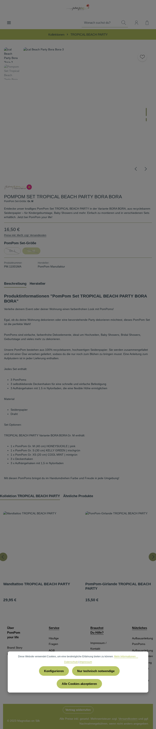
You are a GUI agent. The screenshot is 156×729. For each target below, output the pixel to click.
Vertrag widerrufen (78, 709)
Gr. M (34, 251)
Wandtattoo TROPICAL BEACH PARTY (36, 584)
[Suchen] (123, 22)
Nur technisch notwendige (96, 671)
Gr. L (15, 251)
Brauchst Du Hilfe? (97, 630)
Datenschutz (71, 662)
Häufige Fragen (54, 641)
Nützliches (139, 628)
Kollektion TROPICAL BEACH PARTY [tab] (30, 496)
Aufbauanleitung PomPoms (142, 641)
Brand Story (14, 647)
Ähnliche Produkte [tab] (78, 496)
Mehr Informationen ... (126, 656)
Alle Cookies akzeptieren (79, 683)
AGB (52, 650)
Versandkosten (128, 718)
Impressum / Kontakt (98, 645)
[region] (78, 111)
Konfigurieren (54, 671)
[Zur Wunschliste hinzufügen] (142, 56)
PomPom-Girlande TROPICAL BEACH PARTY (118, 586)
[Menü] (9, 23)
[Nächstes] (145, 169)
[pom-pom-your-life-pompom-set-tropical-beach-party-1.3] (87, 111)
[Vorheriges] (136, 169)
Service (54, 628)
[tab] (15, 284)
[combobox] (101, 22)
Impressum (86, 662)
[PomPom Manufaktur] (18, 187)
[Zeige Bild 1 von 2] (146, 112)
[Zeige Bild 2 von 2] (146, 119)
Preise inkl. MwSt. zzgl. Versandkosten (25, 235)
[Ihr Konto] (136, 23)
